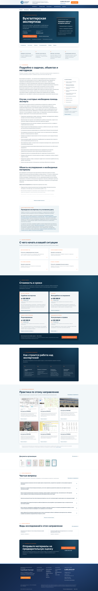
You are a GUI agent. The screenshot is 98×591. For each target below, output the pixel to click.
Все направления (75, 526)
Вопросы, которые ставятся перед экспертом (71, 91)
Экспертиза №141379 (46, 411)
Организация (49, 6)
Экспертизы (34, 6)
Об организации (49, 569)
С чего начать (30, 45)
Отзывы (47, 575)
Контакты (64, 6)
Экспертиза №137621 (65, 410)
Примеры (50, 45)
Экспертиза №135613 (66, 434)
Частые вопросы (68, 102)
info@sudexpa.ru (68, 572)
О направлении (23, 45)
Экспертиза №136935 (46, 434)
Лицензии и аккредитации (48, 571)
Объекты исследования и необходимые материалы (70, 85)
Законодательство (57, 6)
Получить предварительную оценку (69, 337)
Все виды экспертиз (40, 569)
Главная (21, 9)
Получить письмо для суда (26, 310)
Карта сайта (57, 574)
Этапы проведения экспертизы (71, 96)
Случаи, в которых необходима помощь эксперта (71, 82)
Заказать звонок (62, 3)
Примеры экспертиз (69, 100)
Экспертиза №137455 (26, 434)
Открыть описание (24, 441)
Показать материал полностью (39, 200)
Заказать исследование (55, 310)
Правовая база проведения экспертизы (70, 88)
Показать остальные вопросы (49, 517)
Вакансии (48, 577)
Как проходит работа (43, 45)
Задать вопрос (74, 2)
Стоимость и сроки (69, 98)
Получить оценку (68, 114)
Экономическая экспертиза (35, 9)
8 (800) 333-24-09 (65, 1)
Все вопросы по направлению (73, 478)
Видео (56, 570)
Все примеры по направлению (73, 394)
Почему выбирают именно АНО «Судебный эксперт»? (71, 94)
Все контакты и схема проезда (69, 580)
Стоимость (36, 45)
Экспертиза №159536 (26, 411)
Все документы (75, 456)
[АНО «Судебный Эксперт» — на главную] (25, 2)
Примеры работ (42, 6)
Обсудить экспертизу (26, 577)
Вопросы (54, 45)
